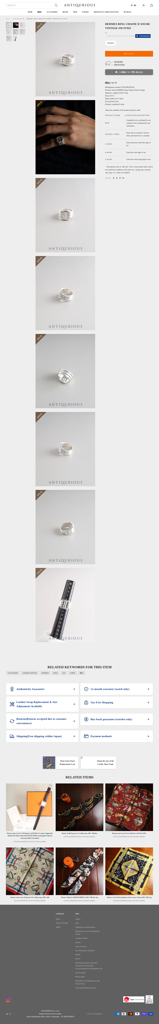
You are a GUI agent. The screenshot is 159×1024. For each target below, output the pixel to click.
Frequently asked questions (106, 12)
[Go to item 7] (9, 38)
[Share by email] (123, 178)
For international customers (85, 951)
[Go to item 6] (22, 32)
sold (63, 673)
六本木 (72, 673)
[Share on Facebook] (114, 178)
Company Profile (81, 938)
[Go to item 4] (9, 32)
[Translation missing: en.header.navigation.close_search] (56, 5)
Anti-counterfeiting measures (85, 988)
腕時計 (39, 12)
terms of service (81, 946)
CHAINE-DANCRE (30, 673)
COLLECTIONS (18, 18)
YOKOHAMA (144, 36)
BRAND (65, 12)
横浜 (81, 673)
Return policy (80, 977)
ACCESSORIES (52, 12)
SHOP (75, 12)
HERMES (110, 43)
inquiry (85, 12)
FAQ (77, 923)
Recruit (77, 942)
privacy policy (80, 973)
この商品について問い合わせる (131, 72)
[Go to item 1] (9, 25)
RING (55, 673)
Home (30, 12)
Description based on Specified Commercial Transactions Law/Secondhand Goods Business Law (88, 965)
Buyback (127, 12)
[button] (42, 689)
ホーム (8, 18)
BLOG (77, 959)
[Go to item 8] (16, 38)
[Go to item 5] (16, 32)
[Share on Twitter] (117, 178)
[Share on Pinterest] (120, 178)
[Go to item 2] (16, 25)
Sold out (129, 54)
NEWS (77, 955)
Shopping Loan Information (85, 927)
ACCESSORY (13, 673)
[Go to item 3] (22, 25)
